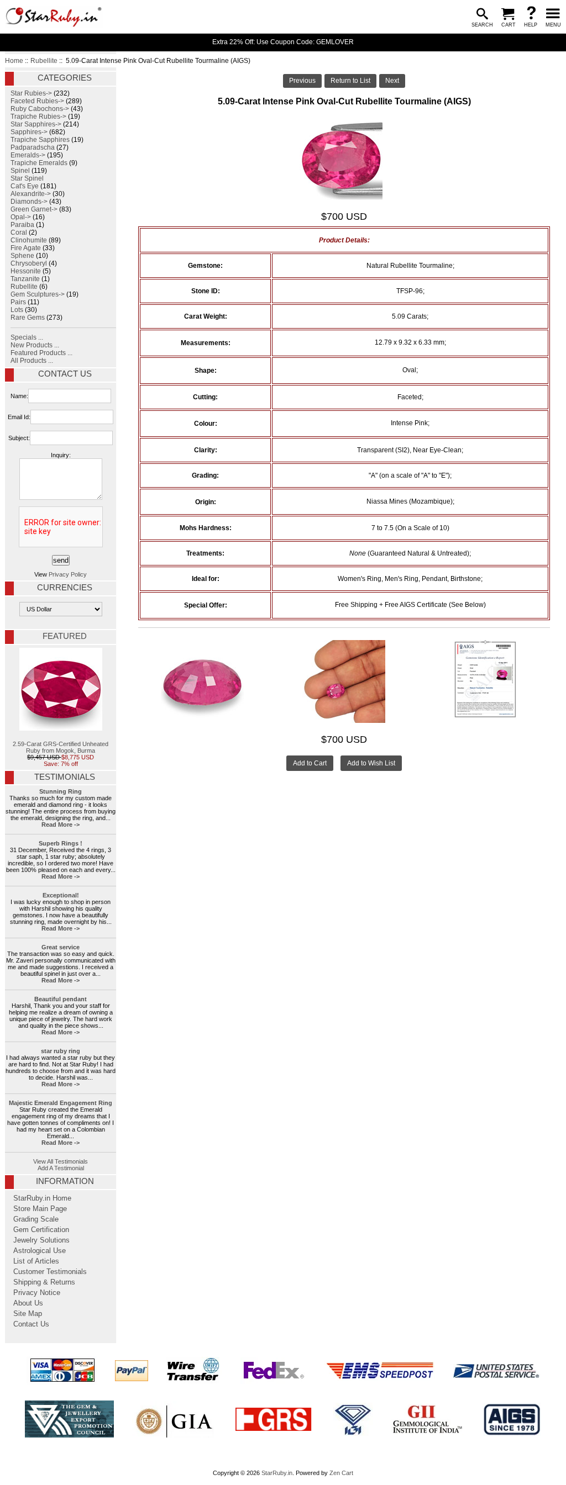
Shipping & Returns (44, 1282)
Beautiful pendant (60, 999)
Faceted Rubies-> (37, 101)
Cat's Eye (25, 186)
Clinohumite (29, 240)
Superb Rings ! (60, 843)
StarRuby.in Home (42, 1198)
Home (14, 60)
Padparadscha (33, 147)
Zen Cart (341, 1473)
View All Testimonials (60, 1161)
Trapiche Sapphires (40, 140)
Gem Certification (41, 1230)
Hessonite (26, 271)
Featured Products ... (41, 353)
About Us (28, 1303)
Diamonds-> (29, 201)
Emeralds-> (28, 155)
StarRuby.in (276, 1473)
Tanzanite (25, 279)
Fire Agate (26, 248)
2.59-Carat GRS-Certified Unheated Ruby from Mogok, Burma (60, 747)
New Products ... (35, 345)
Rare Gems (28, 317)
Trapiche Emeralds (39, 163)
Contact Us (65, 373)
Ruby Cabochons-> (40, 109)
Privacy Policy (68, 574)
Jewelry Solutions (41, 1240)
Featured (65, 636)
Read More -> (60, 824)
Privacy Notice (36, 1293)
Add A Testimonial (61, 1168)
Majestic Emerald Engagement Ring (60, 1103)
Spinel (20, 171)
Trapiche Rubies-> (38, 116)
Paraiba (22, 225)
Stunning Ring (60, 791)
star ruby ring (60, 1051)
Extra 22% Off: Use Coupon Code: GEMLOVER (283, 42)
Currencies (64, 587)
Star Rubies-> (31, 93)
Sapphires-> (29, 132)
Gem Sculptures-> (38, 294)
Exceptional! (61, 895)
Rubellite (43, 60)
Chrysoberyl (29, 263)
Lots (17, 310)
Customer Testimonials (50, 1272)
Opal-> (21, 217)
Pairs (18, 302)
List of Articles (36, 1261)
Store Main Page (40, 1209)
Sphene (22, 256)
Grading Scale (36, 1219)
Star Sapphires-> (36, 124)
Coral (19, 232)
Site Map (27, 1314)
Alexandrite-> (31, 194)
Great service (60, 947)
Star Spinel (27, 178)
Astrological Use (39, 1251)
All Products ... (32, 360)
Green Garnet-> (34, 209)
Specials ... (27, 337)
